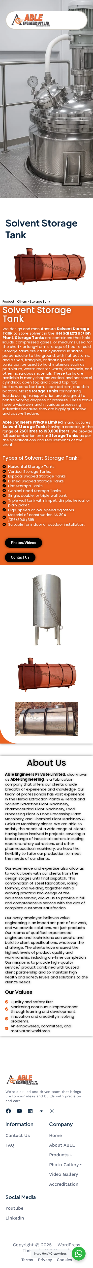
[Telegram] (41, 1111)
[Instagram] (52, 1111)
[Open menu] (82, 20)
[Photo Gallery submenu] (81, 1164)
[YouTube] (19, 1111)
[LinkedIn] (30, 1111)
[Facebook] (8, 1111)
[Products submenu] (71, 1155)
